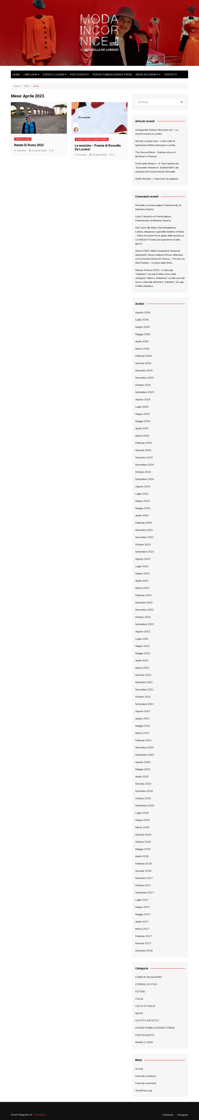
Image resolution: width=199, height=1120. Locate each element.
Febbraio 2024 (143, 522)
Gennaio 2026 (143, 363)
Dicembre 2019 (144, 791)
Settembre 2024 (144, 479)
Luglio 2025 (141, 406)
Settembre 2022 (144, 624)
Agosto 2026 (142, 312)
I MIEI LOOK (30, 74)
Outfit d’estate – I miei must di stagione (156, 178)
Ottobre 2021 (143, 696)
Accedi (139, 1068)
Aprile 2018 (141, 856)
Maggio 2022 (142, 653)
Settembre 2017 (144, 892)
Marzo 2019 (142, 827)
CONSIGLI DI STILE (146, 984)
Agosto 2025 (142, 399)
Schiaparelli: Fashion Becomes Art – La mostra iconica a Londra (156, 131)
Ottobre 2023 (143, 544)
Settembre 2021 (144, 704)
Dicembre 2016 (144, 950)
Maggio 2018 (142, 849)
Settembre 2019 (144, 805)
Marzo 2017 (142, 928)
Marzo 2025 (142, 435)
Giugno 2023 (142, 573)
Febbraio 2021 (143, 740)
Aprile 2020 (141, 776)
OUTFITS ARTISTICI (147, 1020)
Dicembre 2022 (144, 602)
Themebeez (39, 1114)
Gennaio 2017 (143, 943)
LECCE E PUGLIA (145, 1005)
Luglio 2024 (141, 493)
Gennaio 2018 (143, 870)
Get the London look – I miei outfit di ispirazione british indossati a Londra (155, 143)
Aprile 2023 (141, 580)
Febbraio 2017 (143, 936)
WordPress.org (143, 1090)
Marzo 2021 (142, 732)
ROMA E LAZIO (23, 139)
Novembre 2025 (144, 377)
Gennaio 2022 (143, 674)
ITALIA (139, 998)
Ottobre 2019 (143, 798)
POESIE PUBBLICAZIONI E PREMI (112, 74)
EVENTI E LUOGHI (53, 74)
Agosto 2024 (142, 486)
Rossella (21, 150)
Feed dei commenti (145, 1083)
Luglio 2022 (141, 638)
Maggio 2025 (142, 421)
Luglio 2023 (141, 566)
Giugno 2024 (142, 500)
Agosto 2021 (142, 711)
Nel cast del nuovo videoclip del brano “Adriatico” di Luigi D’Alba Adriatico (160, 281)
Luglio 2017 (141, 899)
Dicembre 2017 (144, 878)
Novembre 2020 (144, 747)
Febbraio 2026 (143, 355)
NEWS (139, 1013)
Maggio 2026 (142, 334)
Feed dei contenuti (145, 1076)
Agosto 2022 (142, 631)
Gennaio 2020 (143, 783)
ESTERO (140, 991)
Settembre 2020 (144, 754)
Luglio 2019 (141, 812)
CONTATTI (170, 74)
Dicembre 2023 (144, 530)
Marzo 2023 (142, 587)
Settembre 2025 (144, 392)
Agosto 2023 (142, 558)
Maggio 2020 (142, 769)
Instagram (182, 1115)
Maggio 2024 (142, 508)
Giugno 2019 (142, 819)
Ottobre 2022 (143, 617)
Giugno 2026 (142, 326)
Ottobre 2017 (143, 885)
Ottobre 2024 (143, 471)
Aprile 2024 (141, 515)
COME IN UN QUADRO (148, 977)
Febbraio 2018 (143, 863)
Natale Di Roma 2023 (29, 145)
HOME (16, 74)
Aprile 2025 (141, 428)
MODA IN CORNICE (147, 74)
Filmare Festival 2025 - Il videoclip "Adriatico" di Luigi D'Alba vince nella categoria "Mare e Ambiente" (155, 274)
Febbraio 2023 (143, 595)
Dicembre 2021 (144, 682)
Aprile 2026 (141, 341)
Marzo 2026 (142, 348)
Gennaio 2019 (143, 834)
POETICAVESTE (79, 74)
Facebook (168, 1115)
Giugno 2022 (142, 645)
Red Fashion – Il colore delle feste (153, 262)
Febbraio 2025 (143, 442)
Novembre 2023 (144, 537)
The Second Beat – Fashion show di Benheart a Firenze (155, 154)
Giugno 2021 (142, 718)
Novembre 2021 (144, 689)
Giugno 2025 (142, 413)
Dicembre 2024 (144, 457)
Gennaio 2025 (143, 450)
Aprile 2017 (141, 921)
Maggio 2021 (142, 725)
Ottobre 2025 (143, 384)
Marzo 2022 (142, 667)
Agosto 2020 (142, 762)
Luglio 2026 (141, 319)
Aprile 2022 (141, 660)
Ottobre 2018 (143, 841)
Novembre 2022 (144, 609)
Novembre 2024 (144, 464)
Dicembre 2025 (144, 370)
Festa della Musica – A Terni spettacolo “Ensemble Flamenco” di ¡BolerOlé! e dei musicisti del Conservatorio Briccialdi (157, 167)
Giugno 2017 (142, 906)
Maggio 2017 (142, 914)
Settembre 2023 (144, 551)
